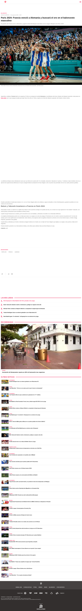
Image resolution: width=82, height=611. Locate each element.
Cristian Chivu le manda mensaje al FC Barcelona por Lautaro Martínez (25, 535)
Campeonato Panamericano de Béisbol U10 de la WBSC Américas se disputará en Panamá (29, 501)
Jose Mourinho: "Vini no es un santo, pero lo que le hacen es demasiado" (26, 388)
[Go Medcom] (20, 593)
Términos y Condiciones (6, 596)
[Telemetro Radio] (56, 593)
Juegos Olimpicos (5, 14)
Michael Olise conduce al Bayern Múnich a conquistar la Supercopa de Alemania (24, 308)
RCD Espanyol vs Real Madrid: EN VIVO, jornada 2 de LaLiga (19, 300)
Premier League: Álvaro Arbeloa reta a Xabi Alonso (20, 568)
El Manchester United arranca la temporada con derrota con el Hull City (25, 448)
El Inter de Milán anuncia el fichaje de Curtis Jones (20, 515)
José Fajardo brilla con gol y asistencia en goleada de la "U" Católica (24, 394)
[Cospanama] (35, 593)
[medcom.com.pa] (62, 593)
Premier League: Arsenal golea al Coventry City (20, 508)
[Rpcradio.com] (46, 593)
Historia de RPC (16, 596)
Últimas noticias (28, 587)
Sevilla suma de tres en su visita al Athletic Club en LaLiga (22, 441)
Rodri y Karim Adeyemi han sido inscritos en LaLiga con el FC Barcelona (25, 528)
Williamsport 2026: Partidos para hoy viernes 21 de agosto (22, 555)
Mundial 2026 (19, 587)
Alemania (17, 251)
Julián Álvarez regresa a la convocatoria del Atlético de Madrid (23, 474)
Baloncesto (52, 587)
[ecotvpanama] (41, 593)
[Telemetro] (25, 593)
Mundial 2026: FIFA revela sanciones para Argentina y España (23, 541)
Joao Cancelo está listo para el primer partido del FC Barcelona (23, 461)
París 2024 (3, 98)
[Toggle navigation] (80, 1)
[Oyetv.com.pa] (30, 593)
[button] (2, 274)
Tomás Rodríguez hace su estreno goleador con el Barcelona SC (20, 312)
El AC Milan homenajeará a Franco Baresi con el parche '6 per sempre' (25, 548)
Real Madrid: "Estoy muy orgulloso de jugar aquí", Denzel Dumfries (24, 561)
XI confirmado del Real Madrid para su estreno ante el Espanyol (23, 428)
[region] (41, 8)
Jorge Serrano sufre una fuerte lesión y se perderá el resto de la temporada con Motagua (29, 481)
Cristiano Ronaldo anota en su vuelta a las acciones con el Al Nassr (24, 521)
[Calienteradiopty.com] (51, 593)
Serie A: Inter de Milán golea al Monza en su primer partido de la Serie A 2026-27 (27, 421)
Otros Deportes (60, 587)
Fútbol (35, 587)
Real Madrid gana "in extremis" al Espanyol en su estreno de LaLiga (20, 316)
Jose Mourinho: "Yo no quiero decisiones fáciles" (20, 575)
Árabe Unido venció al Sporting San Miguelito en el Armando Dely (24, 488)
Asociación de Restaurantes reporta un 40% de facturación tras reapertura (23, 372)
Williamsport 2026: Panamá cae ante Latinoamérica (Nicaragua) (23, 495)
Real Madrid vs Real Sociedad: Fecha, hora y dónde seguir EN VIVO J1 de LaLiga (27, 401)
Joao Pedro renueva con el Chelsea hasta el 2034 (20, 468)
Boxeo (45, 587)
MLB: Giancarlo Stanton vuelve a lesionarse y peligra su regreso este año (22, 304)
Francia (11, 251)
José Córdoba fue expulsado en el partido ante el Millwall (22, 454)
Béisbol (40, 587)
